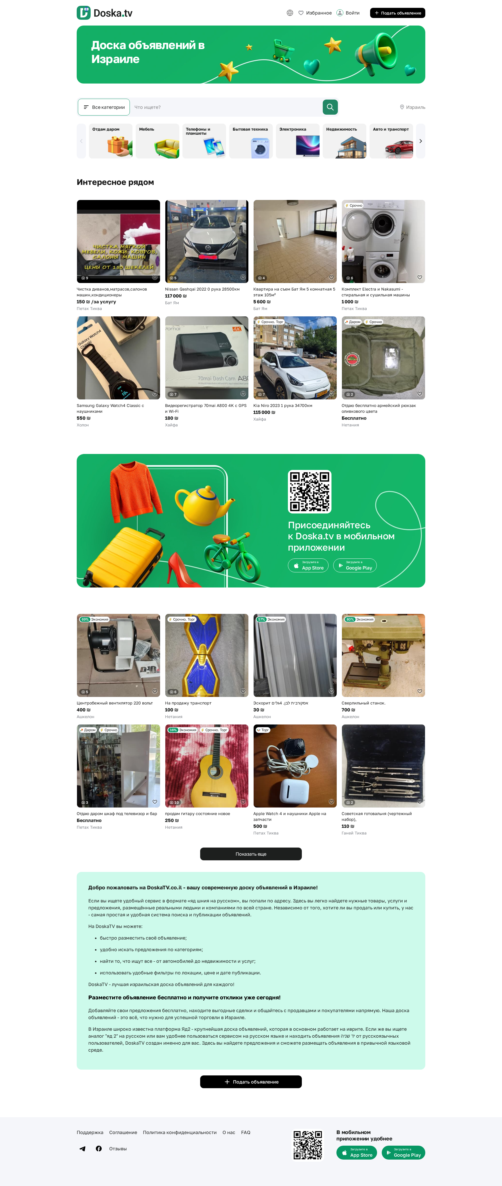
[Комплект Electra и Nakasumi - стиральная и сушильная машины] (383, 255)
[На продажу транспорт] (207, 667)
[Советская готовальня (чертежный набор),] (383, 780)
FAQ (245, 1132)
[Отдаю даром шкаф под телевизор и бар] (118, 777)
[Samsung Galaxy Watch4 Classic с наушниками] (118, 372)
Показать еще (251, 854)
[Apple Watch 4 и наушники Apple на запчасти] (295, 780)
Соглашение (123, 1132)
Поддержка (90, 1132)
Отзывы (118, 1148)
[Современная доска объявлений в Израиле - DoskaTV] (104, 13)
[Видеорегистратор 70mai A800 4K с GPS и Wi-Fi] (207, 372)
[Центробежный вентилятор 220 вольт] (118, 667)
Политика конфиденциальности (180, 1132)
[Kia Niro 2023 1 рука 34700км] (295, 369)
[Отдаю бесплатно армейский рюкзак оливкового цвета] (383, 372)
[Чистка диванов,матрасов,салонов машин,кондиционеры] (118, 255)
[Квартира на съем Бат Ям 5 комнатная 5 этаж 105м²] (295, 255)
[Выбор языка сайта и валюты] (289, 12)
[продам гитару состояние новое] (207, 777)
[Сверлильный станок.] (383, 667)
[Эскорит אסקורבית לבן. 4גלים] (295, 667)
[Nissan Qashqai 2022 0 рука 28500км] (207, 253)
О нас (229, 1132)
